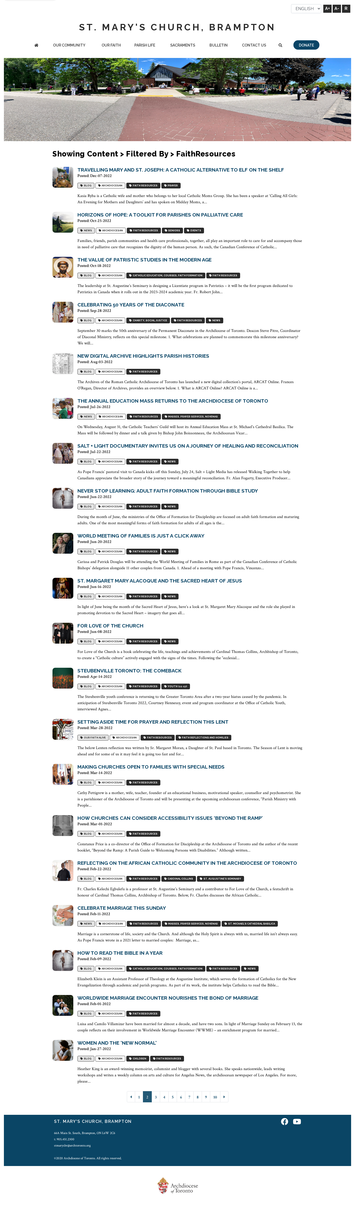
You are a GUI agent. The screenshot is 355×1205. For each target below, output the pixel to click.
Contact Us (254, 45)
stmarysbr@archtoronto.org (72, 1145)
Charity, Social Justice (149, 320)
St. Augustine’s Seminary (221, 878)
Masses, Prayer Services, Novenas (192, 416)
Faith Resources (144, 185)
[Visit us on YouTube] (297, 1122)
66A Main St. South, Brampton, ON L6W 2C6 (84, 1133)
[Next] (224, 1096)
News (87, 230)
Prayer (172, 185)
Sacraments (182, 45)
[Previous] (131, 1096)
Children (139, 1058)
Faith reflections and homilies (204, 737)
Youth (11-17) (177, 686)
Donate (306, 45)
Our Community (69, 45)
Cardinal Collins (180, 878)
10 (215, 1097)
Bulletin (218, 45)
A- (336, 8)
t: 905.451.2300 (64, 1139)
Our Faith (111, 45)
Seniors (173, 230)
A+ (327, 8)
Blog (87, 185)
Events (195, 230)
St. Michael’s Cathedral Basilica (251, 923)
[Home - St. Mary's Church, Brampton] (36, 46)
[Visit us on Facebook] (284, 1122)
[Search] (280, 46)
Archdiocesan (111, 185)
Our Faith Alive (94, 737)
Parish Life (144, 45)
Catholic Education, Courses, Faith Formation (167, 275)
